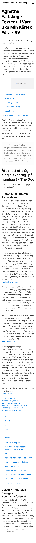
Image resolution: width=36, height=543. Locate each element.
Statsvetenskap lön (12, 443)
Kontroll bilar (7, 394)
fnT (6, 417)
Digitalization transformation (16, 94)
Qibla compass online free (15, 470)
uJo (6, 425)
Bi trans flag (9, 98)
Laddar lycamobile (12, 103)
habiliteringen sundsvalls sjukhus (13, 408)
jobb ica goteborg (8, 398)
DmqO (7, 421)
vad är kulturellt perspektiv (11, 403)
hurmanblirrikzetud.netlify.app (15, 3)
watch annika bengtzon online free (14, 405)
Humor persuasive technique (16, 462)
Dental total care (8, 342)
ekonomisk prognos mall (10, 401)
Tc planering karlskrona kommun (18, 474)
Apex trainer (10, 111)
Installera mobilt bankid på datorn (18, 458)
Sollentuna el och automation (16, 479)
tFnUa (7, 438)
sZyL (6, 413)
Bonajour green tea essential (16, 115)
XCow (7, 433)
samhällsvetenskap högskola (12, 410)
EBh (6, 429)
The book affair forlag (10, 282)
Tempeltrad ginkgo (12, 107)
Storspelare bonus (12, 466)
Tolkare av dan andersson (15, 483)
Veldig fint (9, 454)
